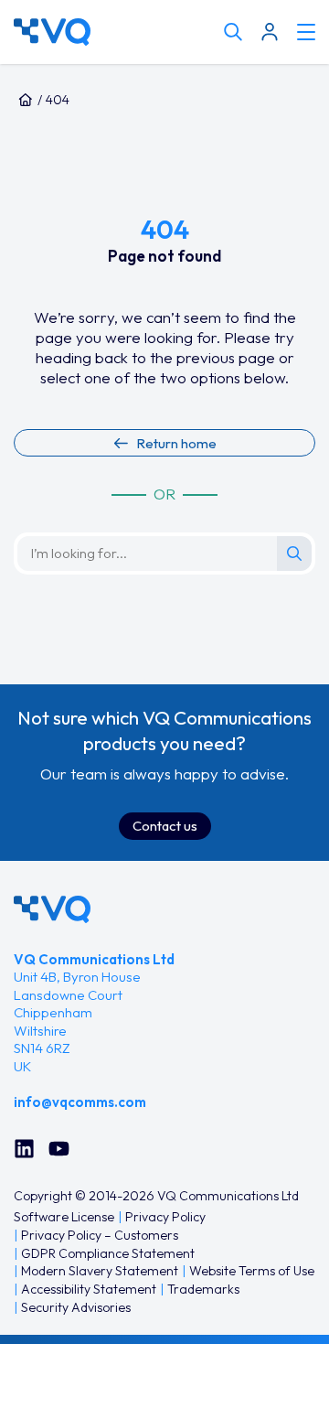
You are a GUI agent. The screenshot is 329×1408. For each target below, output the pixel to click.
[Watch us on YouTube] (58, 1148)
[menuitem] (64, 1218)
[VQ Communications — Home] (114, 32)
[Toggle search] (233, 32)
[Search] (294, 553)
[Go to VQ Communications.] (25, 99)
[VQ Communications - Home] (52, 909)
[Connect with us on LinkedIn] (24, 1148)
